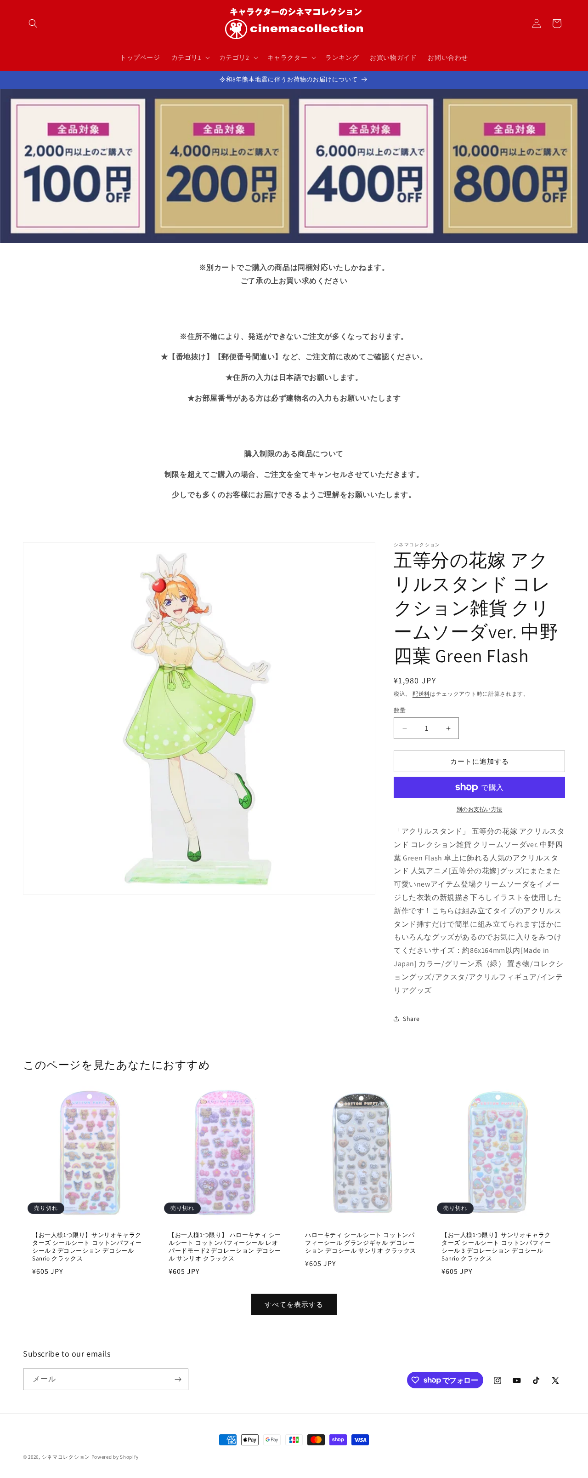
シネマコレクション (66, 1457)
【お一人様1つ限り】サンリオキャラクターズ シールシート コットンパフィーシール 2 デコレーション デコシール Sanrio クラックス (86, 1247)
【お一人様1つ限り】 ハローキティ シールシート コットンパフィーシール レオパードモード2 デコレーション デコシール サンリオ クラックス (225, 1247)
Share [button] (411, 1018)
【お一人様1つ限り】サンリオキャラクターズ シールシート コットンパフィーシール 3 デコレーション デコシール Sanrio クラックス (496, 1247)
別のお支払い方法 (480, 809)
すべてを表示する (294, 1304)
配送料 (421, 693)
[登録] (178, 1379)
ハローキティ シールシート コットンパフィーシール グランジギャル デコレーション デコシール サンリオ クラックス (360, 1243)
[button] (33, 23)
